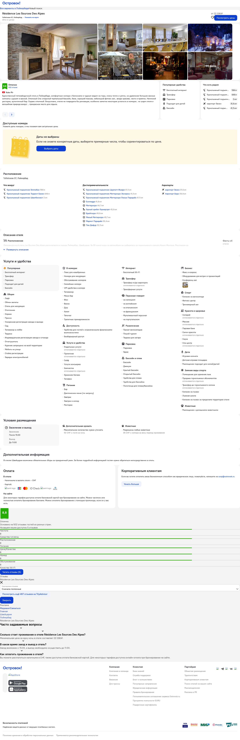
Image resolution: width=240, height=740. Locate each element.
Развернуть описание (17, 249)
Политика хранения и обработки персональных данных (28, 735)
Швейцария (6, 614)
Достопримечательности (95, 185)
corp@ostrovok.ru (226, 476)
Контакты (113, 675)
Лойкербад (5, 617)
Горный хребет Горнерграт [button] (98, 209)
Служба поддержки (141, 675)
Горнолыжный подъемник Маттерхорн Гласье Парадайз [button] (111, 197)
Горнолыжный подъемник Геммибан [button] (23, 190)
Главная (4, 611)
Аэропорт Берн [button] (172, 193)
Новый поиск (35, 8)
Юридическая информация (145, 688)
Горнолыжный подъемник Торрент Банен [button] (25, 193)
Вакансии (113, 679)
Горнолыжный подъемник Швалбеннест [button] (25, 197)
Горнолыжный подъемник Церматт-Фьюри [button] (105, 190)
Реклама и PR (191, 692)
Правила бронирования (143, 692)
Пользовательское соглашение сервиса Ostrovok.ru (156, 696)
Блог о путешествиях (142, 679)
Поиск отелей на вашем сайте (198, 683)
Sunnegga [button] (90, 201)
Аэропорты (167, 185)
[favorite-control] (212, 17)
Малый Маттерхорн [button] (95, 217)
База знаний (138, 671)
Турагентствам (191, 675)
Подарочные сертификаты (145, 705)
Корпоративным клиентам (196, 679)
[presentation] (120, 587)
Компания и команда (118, 671)
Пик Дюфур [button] (91, 225)
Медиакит (5, 608)
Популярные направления (145, 683)
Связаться (15, 608)
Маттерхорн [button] (91, 205)
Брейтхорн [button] (91, 213)
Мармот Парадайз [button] (94, 221)
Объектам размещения (195, 671)
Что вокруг (8, 185)
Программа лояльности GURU (146, 700)
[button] (52, 52)
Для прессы (114, 683)
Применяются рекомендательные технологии (77, 735)
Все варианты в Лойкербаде (14, 8)
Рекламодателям (192, 688)
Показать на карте (32, 17)
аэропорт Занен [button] (172, 190)
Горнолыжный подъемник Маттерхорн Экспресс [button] (108, 193)
